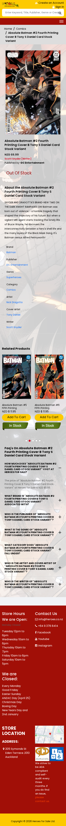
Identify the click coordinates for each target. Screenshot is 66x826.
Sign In (59, 7)
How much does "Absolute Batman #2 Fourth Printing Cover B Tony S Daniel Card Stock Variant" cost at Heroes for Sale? (30, 468)
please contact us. (42, 799)
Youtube (43, 639)
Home (8, 29)
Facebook (44, 632)
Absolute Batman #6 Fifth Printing (47, 406)
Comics (21, 29)
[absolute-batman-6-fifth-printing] (49, 377)
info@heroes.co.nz (51, 619)
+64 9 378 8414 (48, 626)
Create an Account (51, 3)
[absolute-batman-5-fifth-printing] (16, 377)
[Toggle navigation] (61, 21)
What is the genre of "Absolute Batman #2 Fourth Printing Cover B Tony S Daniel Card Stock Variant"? (29, 532)
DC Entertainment (17, 265)
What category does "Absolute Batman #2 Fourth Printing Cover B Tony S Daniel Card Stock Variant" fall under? (29, 549)
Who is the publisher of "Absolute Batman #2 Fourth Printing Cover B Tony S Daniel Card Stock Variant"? (29, 517)
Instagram (45, 646)
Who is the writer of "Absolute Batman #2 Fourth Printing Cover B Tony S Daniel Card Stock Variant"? (29, 584)
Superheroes (13, 277)
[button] (26, 441)
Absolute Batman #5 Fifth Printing (14, 406)
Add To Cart (16, 417)
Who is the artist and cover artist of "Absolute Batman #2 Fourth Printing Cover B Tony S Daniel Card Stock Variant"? (30, 567)
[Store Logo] (10, 4)
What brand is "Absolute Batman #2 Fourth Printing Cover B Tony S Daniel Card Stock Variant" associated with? (29, 500)
